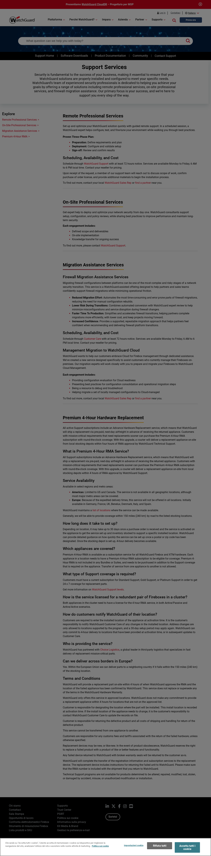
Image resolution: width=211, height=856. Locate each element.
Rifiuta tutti (159, 845)
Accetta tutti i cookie (187, 847)
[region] (105, 847)
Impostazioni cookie (133, 845)
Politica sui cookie (100, 846)
